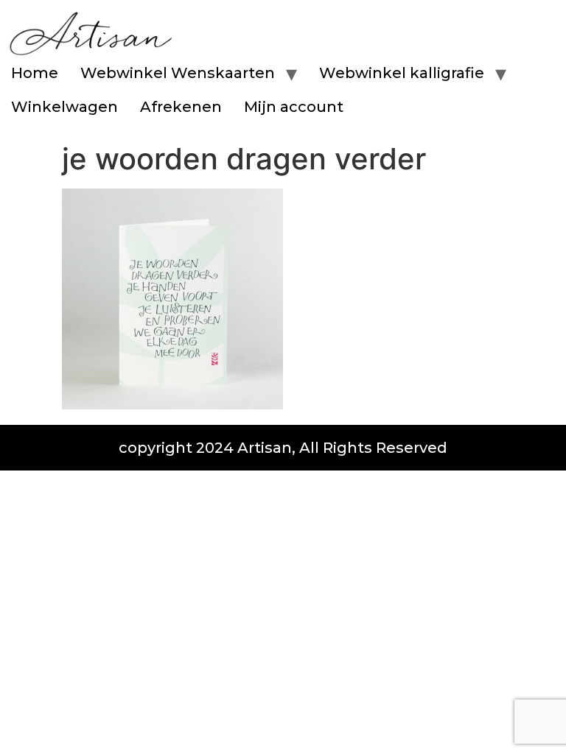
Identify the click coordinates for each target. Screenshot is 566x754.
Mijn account (293, 107)
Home (34, 73)
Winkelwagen (64, 107)
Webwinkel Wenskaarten (177, 73)
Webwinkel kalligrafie (401, 73)
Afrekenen (181, 107)
